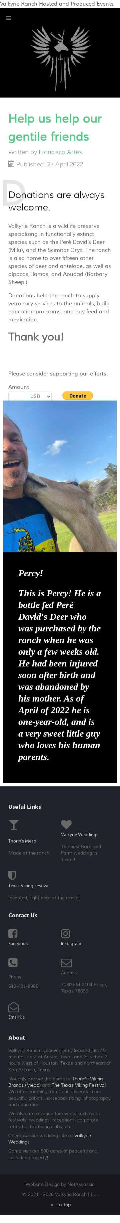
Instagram (71, 943)
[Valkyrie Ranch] (61, 58)
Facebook (18, 943)
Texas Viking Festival (28, 886)
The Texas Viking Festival (79, 1085)
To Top (62, 1205)
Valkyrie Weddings (79, 834)
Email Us (16, 1017)
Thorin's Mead (22, 841)
